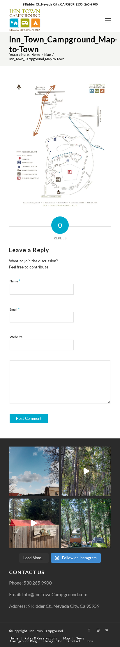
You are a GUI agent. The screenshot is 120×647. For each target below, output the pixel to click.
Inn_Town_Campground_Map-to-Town (63, 44)
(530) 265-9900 (87, 4)
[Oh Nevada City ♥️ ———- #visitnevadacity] (34, 471)
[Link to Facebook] (89, 630)
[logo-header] (50, 20)
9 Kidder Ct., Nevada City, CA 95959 (49, 4)
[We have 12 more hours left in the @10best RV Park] (86, 471)
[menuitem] (108, 20)
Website (16, 337)
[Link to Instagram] (97, 630)
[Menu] (108, 20)
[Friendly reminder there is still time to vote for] (86, 523)
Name (15, 281)
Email (15, 309)
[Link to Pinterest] (106, 630)
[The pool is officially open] (34, 523)
